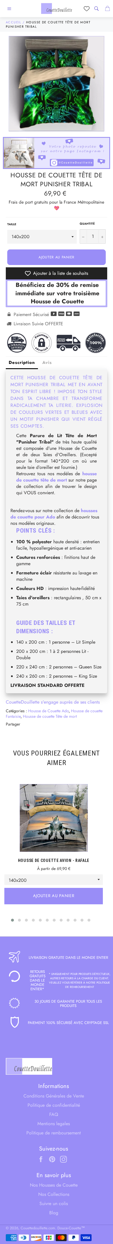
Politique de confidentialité (54, 1105)
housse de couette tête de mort (56, 476)
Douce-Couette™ (71, 1228)
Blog (53, 1212)
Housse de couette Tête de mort (50, 716)
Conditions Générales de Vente (53, 1096)
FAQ (53, 1114)
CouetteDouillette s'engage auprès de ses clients (53, 702)
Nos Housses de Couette (54, 1185)
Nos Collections (53, 1194)
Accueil (13, 22)
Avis (47, 362)
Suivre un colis (53, 1203)
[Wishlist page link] (87, 9)
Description (22, 362)
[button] (12, 920)
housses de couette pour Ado (53, 513)
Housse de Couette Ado (48, 711)
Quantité (87, 224)
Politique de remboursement (53, 1133)
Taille (11, 224)
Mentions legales (53, 1123)
